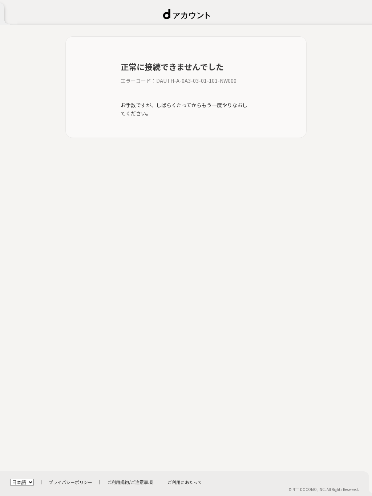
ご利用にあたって (184, 482)
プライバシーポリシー (70, 482)
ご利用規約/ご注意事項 (130, 482)
